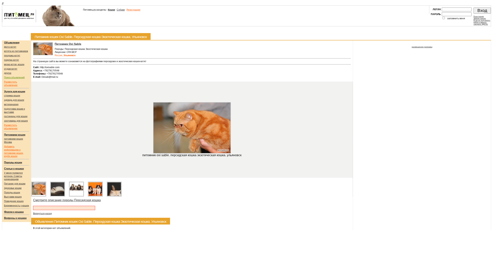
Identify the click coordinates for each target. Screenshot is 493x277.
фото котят (10, 47)
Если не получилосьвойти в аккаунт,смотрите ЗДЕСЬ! (482, 22)
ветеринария (11, 104)
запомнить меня (456, 18)
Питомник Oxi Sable (68, 43)
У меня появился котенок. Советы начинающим (13, 176)
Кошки (111, 9)
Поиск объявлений (14, 77)
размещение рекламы (422, 47)
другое (7, 73)
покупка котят (11, 60)
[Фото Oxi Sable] (43, 54)
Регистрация (133, 9)
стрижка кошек (12, 95)
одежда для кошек (14, 100)
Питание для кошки (14, 183)
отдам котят (10, 69)
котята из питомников (16, 51)
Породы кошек (12, 192)
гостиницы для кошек (15, 116)
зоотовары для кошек (16, 120)
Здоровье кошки (13, 188)
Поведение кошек (13, 201)
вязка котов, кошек (14, 64)
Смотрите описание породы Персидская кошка (67, 200)
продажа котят (12, 55)
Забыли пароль (480, 18)
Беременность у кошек (16, 205)
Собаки (121, 9)
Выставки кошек (13, 196)
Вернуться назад (42, 213)
